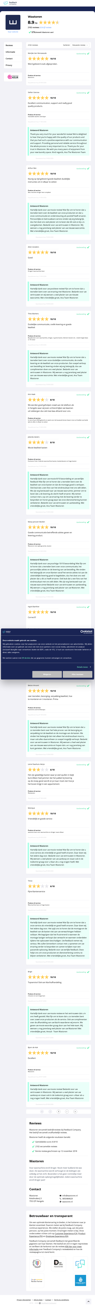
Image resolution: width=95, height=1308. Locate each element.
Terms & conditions (61, 1300)
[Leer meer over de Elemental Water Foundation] (80, 1280)
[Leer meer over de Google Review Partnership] (36, 1280)
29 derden (26, 658)
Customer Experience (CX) (66, 1233)
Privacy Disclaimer (24, 1300)
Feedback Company (48, 1303)
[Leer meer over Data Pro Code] (36, 1263)
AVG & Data (38, 1300)
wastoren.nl (67, 1201)
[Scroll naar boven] (88, 1301)
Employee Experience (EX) (57, 1236)
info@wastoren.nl (70, 1195)
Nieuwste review (78, 45)
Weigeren (47, 674)
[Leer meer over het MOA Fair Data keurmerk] (58, 1263)
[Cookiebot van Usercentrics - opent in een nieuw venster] (82, 632)
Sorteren (66, 45)
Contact (48, 1300)
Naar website (13, 32)
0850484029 (67, 1198)
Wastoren (35, 16)
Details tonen (82, 667)
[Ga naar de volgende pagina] (67, 1111)
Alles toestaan (77, 674)
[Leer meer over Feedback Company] (80, 1263)
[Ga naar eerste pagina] (42, 1111)
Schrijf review (45, 27)
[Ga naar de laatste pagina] (75, 1111)
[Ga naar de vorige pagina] (50, 1111)
